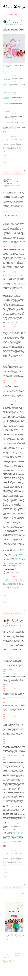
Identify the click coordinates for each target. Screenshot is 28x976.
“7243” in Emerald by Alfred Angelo (10, 841)
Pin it (5, 60)
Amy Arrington (9, 124)
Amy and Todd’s (6, 97)
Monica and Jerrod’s (7, 90)
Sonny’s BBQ (12, 553)
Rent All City (21, 553)
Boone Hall (18, 639)
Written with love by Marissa (12, 572)
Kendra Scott (17, 558)
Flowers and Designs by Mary (9, 551)
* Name (5, 151)
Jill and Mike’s (6, 122)
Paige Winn (9, 649)
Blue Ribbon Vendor (15, 211)
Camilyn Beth (9, 563)
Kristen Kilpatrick (10, 117)
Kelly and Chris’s (6, 65)
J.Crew (18, 563)
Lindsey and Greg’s (7, 84)
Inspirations (10, 24)
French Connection (13, 562)
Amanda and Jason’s (7, 78)
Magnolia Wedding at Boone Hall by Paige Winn (15, 622)
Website (5, 158)
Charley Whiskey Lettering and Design (10, 557)
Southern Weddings (14, 7)
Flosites (15, 970)
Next (23, 893)
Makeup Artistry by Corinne (18, 560)
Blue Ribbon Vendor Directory (10, 128)
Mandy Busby (6, 98)
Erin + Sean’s (5, 103)
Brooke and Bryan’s (7, 110)
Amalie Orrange (6, 111)
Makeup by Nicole (17, 838)
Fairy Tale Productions (19, 554)
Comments (14, 136)
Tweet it (5, 59)
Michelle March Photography (14, 549)
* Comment (6, 162)
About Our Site (6, 957)
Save (5, 57)
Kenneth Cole (6, 842)
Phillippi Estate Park (17, 550)
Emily (5, 24)
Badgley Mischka (9, 840)
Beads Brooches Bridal (13, 559)
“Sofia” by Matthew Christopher (18, 836)
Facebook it (6, 58)
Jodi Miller (6, 66)
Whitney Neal (7, 79)
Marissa (6, 185)
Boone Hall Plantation (19, 831)
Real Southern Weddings (14, 185)
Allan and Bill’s (6, 116)
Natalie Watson (10, 85)
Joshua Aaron (14, 92)
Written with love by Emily (12, 132)
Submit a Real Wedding (6, 955)
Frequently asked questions (7, 952)
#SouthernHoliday (9, 635)
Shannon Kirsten (13, 555)
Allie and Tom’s (6, 71)
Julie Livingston (7, 104)
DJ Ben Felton (11, 834)
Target (23, 563)
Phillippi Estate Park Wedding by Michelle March (14, 181)
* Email (5, 155)
